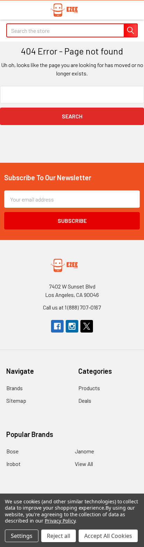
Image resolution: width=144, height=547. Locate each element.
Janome (84, 451)
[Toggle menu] (9, 9)
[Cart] (133, 9)
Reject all (58, 536)
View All (84, 463)
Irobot (13, 463)
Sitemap (16, 400)
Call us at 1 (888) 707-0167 (72, 307)
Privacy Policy (60, 520)
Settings (22, 536)
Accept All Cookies (108, 536)
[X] (86, 326)
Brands (14, 388)
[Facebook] (57, 326)
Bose (12, 451)
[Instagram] (72, 326)
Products (89, 388)
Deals (84, 400)
